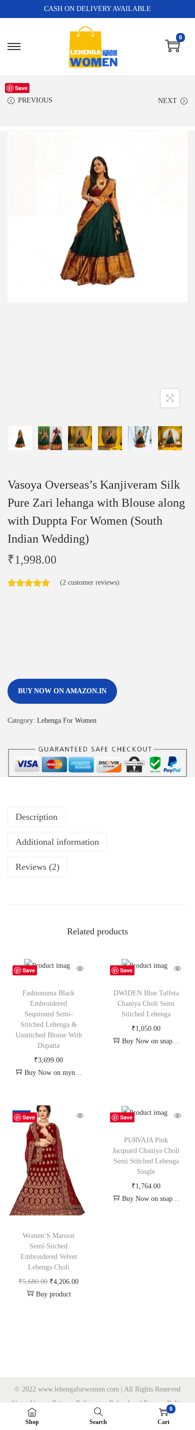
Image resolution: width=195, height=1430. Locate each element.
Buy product (53, 1294)
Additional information (57, 842)
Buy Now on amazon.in (62, 691)
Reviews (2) (38, 867)
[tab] (98, 817)
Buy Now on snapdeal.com (151, 1041)
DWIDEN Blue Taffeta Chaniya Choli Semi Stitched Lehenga (146, 1003)
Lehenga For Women (66, 720)
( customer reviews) (90, 582)
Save (21, 88)
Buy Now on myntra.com (53, 1072)
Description (37, 817)
